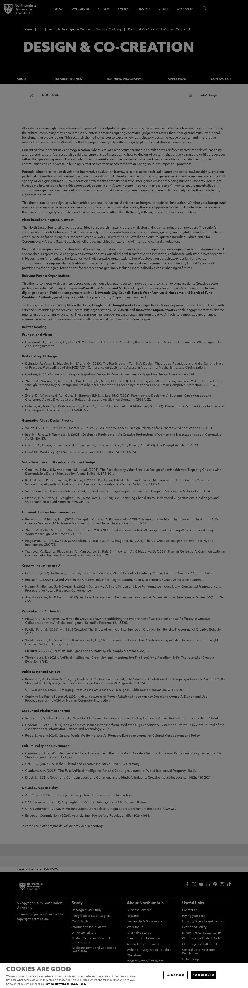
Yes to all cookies (203, 975)
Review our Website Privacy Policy (66, 984)
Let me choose (175, 975)
